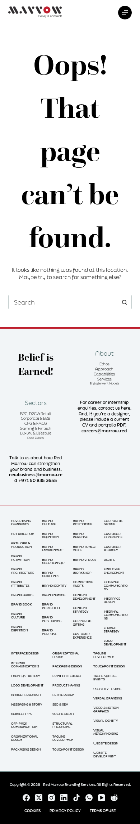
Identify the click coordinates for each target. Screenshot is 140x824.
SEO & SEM (60, 704)
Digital (109, 560)
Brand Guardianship (53, 561)
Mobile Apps (21, 714)
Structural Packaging (62, 725)
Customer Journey (112, 548)
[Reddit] (114, 797)
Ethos (104, 363)
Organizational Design (24, 738)
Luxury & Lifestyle (35, 433)
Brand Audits (22, 595)
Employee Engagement (114, 571)
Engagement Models (104, 383)
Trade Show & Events (105, 677)
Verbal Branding (107, 698)
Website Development (104, 754)
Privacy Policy (65, 811)
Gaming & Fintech (35, 428)
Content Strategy (80, 609)
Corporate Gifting (82, 622)
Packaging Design (26, 749)
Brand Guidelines (50, 574)
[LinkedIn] (63, 797)
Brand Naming (53, 595)
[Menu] (125, 12)
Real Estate (35, 438)
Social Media (63, 714)
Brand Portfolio (51, 606)
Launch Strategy (111, 629)
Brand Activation (20, 558)
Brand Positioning (51, 619)
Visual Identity (105, 720)
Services (104, 379)
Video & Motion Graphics (105, 709)
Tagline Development (63, 738)
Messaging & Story (26, 704)
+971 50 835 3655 (37, 480)
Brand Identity (54, 585)
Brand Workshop (82, 571)
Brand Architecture (22, 571)
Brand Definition (19, 628)
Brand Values (84, 560)
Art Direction (22, 534)
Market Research (26, 695)
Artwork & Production (21, 545)
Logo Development (115, 642)
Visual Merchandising (105, 732)
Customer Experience (82, 635)
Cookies (32, 811)
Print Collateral (67, 676)
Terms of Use (103, 811)
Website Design (105, 743)
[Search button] (124, 302)
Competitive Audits (83, 583)
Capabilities (104, 374)
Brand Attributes (20, 583)
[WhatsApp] (89, 797)
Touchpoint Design (68, 749)
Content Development (84, 596)
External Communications (116, 585)
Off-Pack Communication (24, 725)
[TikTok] (76, 797)
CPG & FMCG (35, 423)
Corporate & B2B (35, 418)
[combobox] (63, 302)
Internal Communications (116, 614)
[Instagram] (51, 797)
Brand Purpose (49, 632)
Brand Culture (18, 616)
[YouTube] (101, 797)
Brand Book (21, 604)
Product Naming (66, 685)
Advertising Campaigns (21, 522)
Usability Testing (107, 689)
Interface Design (112, 600)
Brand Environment (53, 548)
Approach (104, 369)
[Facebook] (26, 797)
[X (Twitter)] (38, 797)
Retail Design (63, 695)
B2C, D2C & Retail (35, 413)
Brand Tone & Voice (84, 548)
